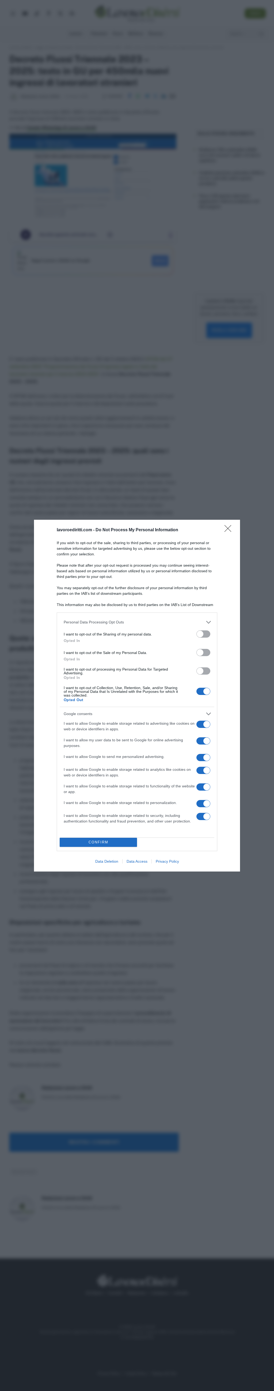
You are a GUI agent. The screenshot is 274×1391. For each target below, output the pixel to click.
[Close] (229, 530)
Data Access (137, 861)
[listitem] (137, 622)
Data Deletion (106, 861)
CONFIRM (98, 842)
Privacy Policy (167, 861)
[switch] (203, 634)
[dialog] (137, 696)
